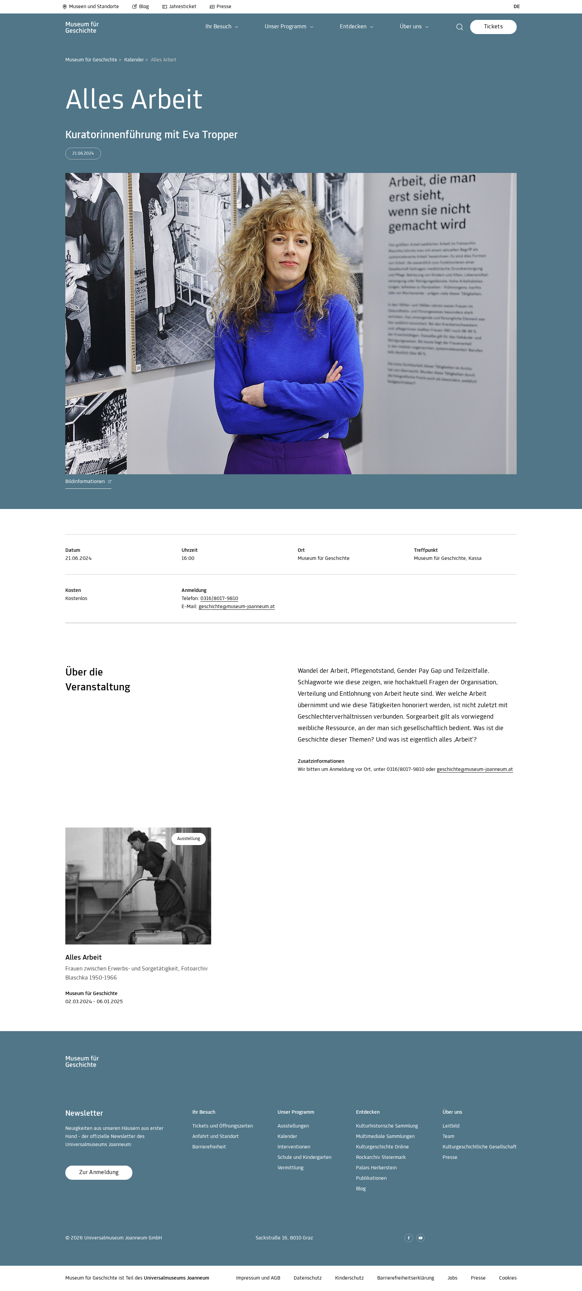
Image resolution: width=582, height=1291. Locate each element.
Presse (224, 6)
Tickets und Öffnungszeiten (222, 1126)
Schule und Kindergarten (304, 1157)
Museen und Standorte (94, 6)
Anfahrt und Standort (215, 1136)
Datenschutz (308, 1278)
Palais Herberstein (376, 1168)
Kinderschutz (349, 1278)
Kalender (134, 60)
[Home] (82, 27)
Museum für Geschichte (91, 60)
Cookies (508, 1278)
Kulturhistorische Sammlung (387, 1126)
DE (517, 6)
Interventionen (294, 1147)
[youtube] (420, 1238)
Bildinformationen (85, 481)
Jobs (452, 1278)
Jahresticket (182, 6)
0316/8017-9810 (219, 598)
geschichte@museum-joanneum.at (237, 606)
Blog (144, 6)
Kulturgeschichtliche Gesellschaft (480, 1147)
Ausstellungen (293, 1126)
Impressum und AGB (258, 1278)
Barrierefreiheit (209, 1147)
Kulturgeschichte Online (382, 1147)
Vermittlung (290, 1168)
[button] (221, 27)
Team (448, 1136)
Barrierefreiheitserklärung (405, 1278)
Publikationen (371, 1178)
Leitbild (451, 1126)
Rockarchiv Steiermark (381, 1157)
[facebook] (409, 1238)
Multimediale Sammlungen (385, 1136)
